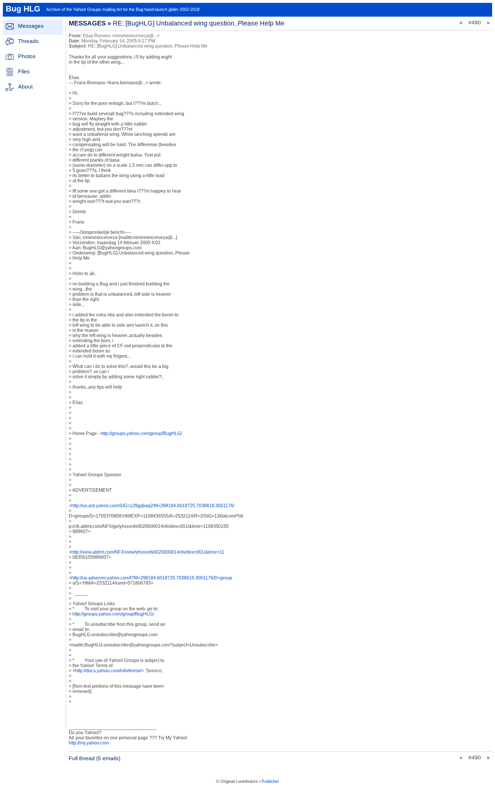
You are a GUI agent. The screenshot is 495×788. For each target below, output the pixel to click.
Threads (28, 41)
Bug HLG (23, 8)
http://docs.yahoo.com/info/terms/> (109, 670)
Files (24, 71)
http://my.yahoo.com (89, 742)
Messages (31, 26)
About (25, 87)
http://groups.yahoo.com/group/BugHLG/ (141, 433)
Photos (27, 56)
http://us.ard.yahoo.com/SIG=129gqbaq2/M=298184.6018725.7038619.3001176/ (152, 505)
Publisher (270, 781)
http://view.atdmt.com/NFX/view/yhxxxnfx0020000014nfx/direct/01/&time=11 (147, 552)
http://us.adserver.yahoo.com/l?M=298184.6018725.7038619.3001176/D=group (151, 577)
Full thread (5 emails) (94, 758)
